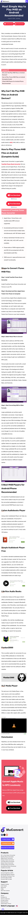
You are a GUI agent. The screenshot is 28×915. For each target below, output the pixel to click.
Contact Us (4, 897)
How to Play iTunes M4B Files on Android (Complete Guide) (13, 78)
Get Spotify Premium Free (7, 876)
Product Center (6, 839)
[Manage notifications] (3, 909)
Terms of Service (5, 899)
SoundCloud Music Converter (8, 866)
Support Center (5, 884)
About (2, 895)
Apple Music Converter (7, 858)
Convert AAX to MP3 (6, 877)
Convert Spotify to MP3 (7, 873)
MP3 (11, 142)
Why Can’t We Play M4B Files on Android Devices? (13, 74)
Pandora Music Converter (7, 864)
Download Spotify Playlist (7, 874)
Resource (3, 887)
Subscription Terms (6, 903)
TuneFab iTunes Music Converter (10, 164)
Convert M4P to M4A (6, 879)
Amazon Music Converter (7, 860)
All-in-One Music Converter (8, 855)
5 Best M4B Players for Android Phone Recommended (13, 82)
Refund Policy (4, 902)
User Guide (4, 886)
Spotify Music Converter (7, 856)
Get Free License (5, 890)
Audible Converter (5, 867)
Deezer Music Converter (7, 863)
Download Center (6, 843)
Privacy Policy (4, 900)
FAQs (2, 889)
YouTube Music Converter (7, 861)
